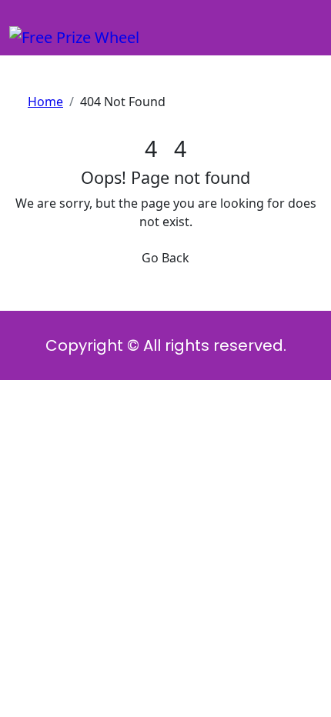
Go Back (165, 257)
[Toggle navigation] (19, 20)
